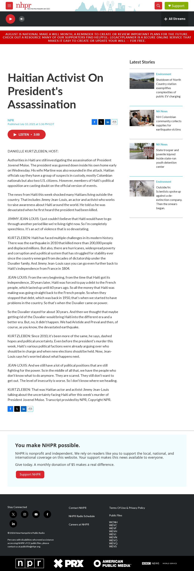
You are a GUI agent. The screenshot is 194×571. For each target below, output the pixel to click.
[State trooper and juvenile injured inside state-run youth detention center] (142, 151)
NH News (161, 111)
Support (178, 6)
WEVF (113, 528)
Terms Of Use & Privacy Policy (127, 507)
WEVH (113, 531)
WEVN (113, 537)
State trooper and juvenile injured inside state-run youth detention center (167, 158)
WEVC (113, 525)
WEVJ (112, 534)
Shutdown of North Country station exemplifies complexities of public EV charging (168, 88)
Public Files (115, 515)
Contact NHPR (77, 507)
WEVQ (113, 543)
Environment (163, 74)
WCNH (113, 522)
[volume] (22, 19)
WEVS (113, 546)
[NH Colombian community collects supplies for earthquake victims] (142, 118)
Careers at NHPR (79, 524)
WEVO (113, 540)
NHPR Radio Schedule (82, 516)
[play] (10, 19)
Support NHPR (30, 474)
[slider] (27, 19)
